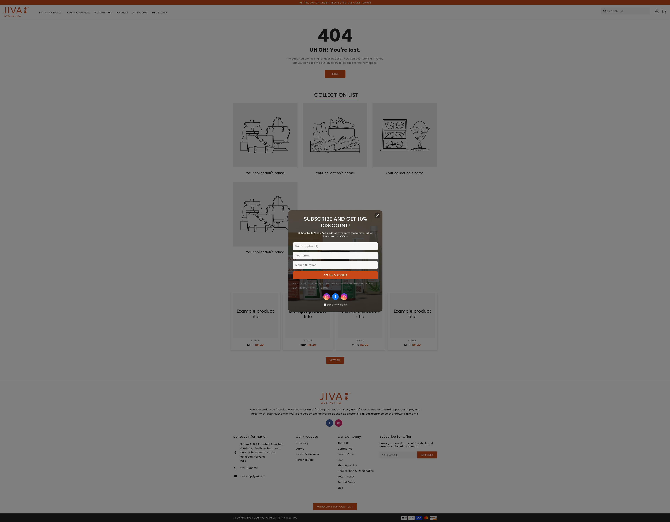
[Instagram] (326, 296)
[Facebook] (335, 296)
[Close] (377, 215)
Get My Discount (335, 275)
